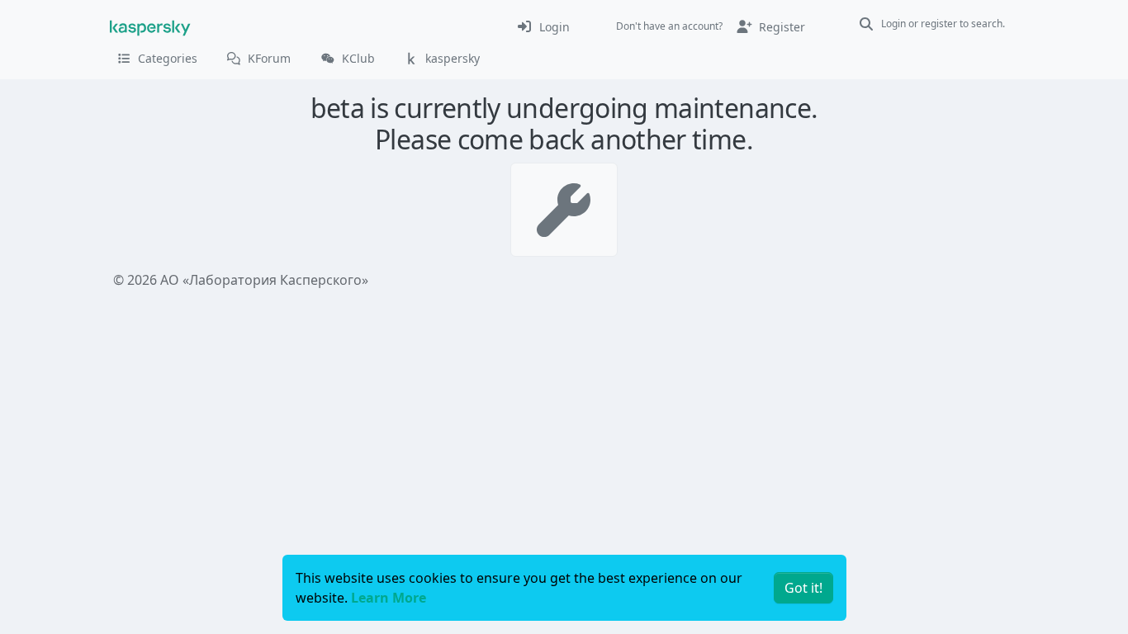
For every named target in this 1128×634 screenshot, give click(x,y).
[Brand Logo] (150, 26)
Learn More (388, 598)
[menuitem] (542, 26)
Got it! (803, 588)
